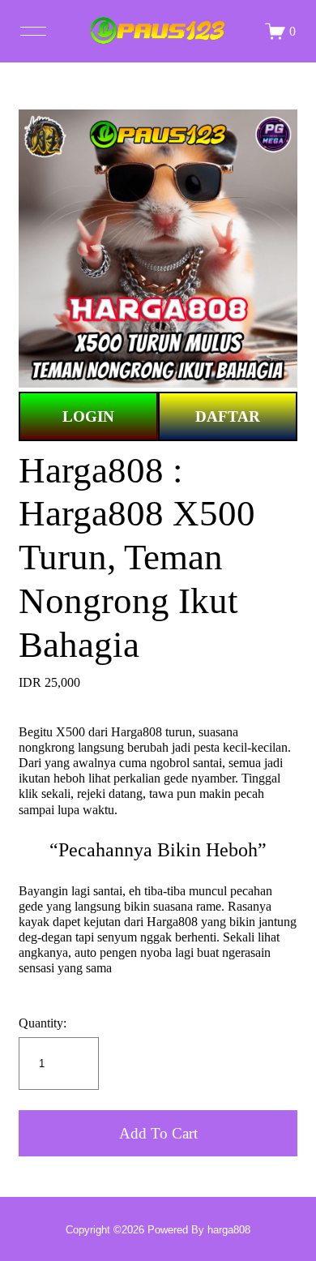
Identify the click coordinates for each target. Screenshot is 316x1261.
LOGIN (88, 416)
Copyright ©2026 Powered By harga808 (158, 1230)
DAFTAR (227, 416)
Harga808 (136, 732)
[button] (158, 1133)
